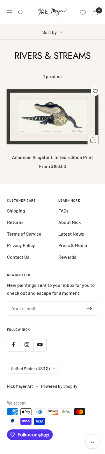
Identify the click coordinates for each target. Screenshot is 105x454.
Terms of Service (24, 234)
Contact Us (18, 257)
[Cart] (95, 12)
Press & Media (72, 245)
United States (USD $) (30, 368)
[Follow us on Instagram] (26, 344)
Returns (15, 222)
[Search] (20, 12)
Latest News (71, 234)
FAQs (63, 210)
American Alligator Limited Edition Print (52, 157)
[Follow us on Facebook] (13, 344)
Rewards (67, 257)
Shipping (16, 210)
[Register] (89, 308)
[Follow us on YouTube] (39, 344)
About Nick (69, 222)
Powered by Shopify (59, 386)
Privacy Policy (21, 245)
